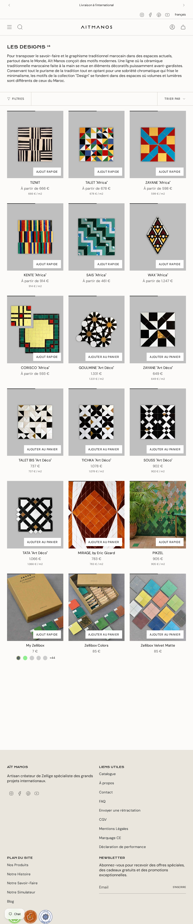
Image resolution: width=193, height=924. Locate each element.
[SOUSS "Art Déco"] (158, 422)
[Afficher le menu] (9, 27)
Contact (106, 792)
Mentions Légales (113, 828)
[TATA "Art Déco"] (35, 514)
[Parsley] (45, 658)
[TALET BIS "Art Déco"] (35, 422)
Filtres (18, 99)
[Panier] (183, 27)
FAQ (102, 801)
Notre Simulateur (21, 892)
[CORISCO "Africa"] (35, 329)
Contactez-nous (111, 5)
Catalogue (107, 774)
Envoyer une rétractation (120, 810)
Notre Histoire (19, 874)
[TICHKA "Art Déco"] (96, 422)
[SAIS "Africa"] (96, 237)
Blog (10, 901)
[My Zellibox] (35, 607)
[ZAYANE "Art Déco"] (158, 329)
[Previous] (9, 5)
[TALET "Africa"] (96, 144)
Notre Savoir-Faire (22, 883)
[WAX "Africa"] (158, 237)
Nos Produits (17, 865)
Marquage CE (110, 838)
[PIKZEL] (158, 514)
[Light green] (25, 658)
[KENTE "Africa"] (35, 237)
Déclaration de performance (122, 846)
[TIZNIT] (35, 144)
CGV (103, 819)
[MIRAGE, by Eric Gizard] (96, 514)
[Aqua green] (32, 658)
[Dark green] (18, 658)
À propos (106, 783)
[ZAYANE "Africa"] (158, 144)
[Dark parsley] (38, 658)
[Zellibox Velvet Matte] (158, 607)
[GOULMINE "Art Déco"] (96, 329)
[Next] (184, 5)
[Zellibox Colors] (96, 607)
